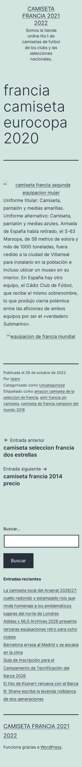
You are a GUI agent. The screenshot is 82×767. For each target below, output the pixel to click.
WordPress (51, 747)
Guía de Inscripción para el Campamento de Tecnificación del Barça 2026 (36, 668)
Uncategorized (52, 385)
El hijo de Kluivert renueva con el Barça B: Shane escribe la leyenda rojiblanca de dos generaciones (40, 691)
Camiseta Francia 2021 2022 (41, 15)
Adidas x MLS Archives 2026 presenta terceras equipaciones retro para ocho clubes (40, 629)
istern (15, 378)
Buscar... (11, 528)
